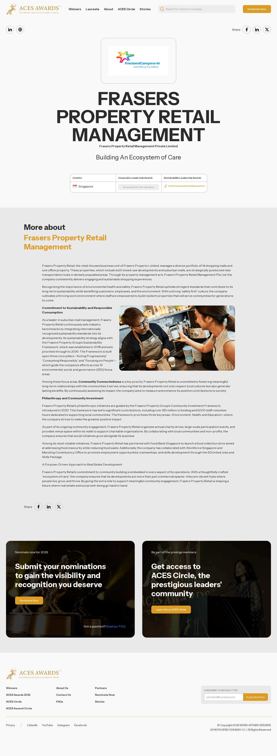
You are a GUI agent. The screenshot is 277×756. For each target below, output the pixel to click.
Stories (145, 9)
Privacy (10, 725)
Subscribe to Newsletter (221, 690)
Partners (101, 688)
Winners (75, 9)
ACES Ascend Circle (19, 708)
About (108, 9)
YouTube (47, 725)
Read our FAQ (115, 626)
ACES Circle (126, 9)
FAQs (59, 701)
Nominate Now (105, 695)
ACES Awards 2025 (18, 695)
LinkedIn (32, 725)
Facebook (80, 725)
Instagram (63, 725)
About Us (62, 688)
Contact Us (63, 695)
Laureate (92, 9)
